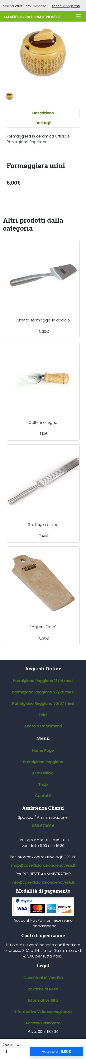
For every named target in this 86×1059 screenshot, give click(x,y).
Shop (43, 784)
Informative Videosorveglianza (43, 1011)
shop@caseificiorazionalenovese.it (43, 865)
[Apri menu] (78, 16)
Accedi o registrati (66, 6)
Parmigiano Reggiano (43, 761)
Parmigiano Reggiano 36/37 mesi (43, 703)
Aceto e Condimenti (43, 726)
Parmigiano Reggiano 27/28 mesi (43, 692)
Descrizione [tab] (43, 113)
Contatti (43, 795)
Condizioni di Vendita (43, 977)
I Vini (43, 714)
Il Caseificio (43, 773)
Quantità (11, 1044)
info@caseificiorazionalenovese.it (43, 882)
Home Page (43, 750)
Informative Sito (43, 1000)
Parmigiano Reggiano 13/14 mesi (43, 680)
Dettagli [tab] (43, 122)
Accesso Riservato (43, 1023)
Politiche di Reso (43, 989)
